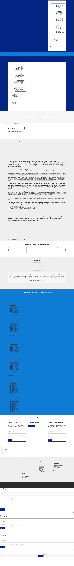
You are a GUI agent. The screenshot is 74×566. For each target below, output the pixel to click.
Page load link (2, 488)
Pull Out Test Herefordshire (14, 392)
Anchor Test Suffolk (13, 326)
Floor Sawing (41, 470)
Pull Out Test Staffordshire (14, 405)
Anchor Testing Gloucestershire (15, 350)
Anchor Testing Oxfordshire (14, 362)
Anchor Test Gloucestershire (14, 310)
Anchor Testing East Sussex (14, 348)
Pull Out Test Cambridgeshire (14, 382)
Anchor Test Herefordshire (14, 312)
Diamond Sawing (41, 467)
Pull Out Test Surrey (13, 407)
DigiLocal (18, 486)
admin (11, 123)
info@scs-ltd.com (37, 59)
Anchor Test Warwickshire (14, 328)
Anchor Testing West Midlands (14, 369)
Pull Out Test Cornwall (13, 384)
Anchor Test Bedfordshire (14, 297)
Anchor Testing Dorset (13, 346)
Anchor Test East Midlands (14, 307)
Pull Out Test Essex (13, 389)
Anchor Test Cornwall (13, 304)
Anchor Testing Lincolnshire (14, 356)
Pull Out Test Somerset (13, 404)
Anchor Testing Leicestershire (14, 355)
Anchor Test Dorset (13, 306)
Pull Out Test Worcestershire (14, 412)
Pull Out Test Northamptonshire (15, 400)
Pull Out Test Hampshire (13, 391)
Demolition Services (57, 462)
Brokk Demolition (56, 463)
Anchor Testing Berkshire (14, 338)
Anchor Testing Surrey (13, 367)
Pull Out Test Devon (13, 385)
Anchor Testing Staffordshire (14, 365)
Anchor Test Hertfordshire (14, 313)
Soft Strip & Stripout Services (58, 465)
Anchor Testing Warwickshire (14, 368)
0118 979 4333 (32, 59)
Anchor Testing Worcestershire (14, 372)
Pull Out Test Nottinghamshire (14, 401)
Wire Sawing (41, 469)
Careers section (43, 57)
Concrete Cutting (41, 466)
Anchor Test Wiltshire (13, 331)
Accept (41, 555)
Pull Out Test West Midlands (14, 409)
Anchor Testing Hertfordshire (14, 353)
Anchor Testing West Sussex (14, 370)
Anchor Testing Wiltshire (13, 371)
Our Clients (11, 53)
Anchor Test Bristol (13, 299)
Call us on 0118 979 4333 (12, 239)
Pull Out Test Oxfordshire (14, 402)
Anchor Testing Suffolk (13, 366)
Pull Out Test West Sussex (14, 410)
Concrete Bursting (57, 464)
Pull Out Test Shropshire (13, 403)
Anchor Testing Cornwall (13, 344)
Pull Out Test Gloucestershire (14, 390)
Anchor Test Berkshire (13, 298)
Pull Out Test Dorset (13, 386)
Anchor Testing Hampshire (14, 351)
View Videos (31, 425)
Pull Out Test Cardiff (13, 383)
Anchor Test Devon (13, 305)
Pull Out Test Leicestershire (14, 395)
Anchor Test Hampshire (13, 311)
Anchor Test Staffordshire (14, 325)
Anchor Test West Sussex (14, 330)
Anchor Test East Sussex (13, 308)
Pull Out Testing (56, 466)
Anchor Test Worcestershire (14, 332)
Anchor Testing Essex (13, 349)
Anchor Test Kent (12, 314)
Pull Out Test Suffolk (13, 406)
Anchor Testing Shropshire (14, 363)
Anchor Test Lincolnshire (13, 316)
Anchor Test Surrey (13, 327)
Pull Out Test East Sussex (14, 388)
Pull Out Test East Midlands (14, 387)
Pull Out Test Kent (12, 394)
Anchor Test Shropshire (13, 323)
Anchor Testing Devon (13, 345)
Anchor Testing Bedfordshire (14, 337)
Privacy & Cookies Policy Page (6, 555)
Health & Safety (12, 52)
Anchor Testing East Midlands (14, 347)
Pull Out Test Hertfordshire (14, 393)
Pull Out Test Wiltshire (13, 411)
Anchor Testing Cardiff (13, 343)
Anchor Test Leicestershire (14, 315)
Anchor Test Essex (12, 309)
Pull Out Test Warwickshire (14, 408)
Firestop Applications (57, 467)
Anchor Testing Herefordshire (14, 352)
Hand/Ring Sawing (42, 471)
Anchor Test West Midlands (14, 329)
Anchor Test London (13, 317)
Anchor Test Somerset (13, 324)
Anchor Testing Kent (13, 354)
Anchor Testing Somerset (14, 364)
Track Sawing (41, 468)
